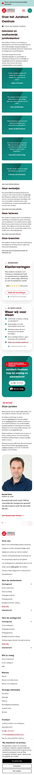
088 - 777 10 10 (9, 731)
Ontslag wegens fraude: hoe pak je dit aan (16, 640)
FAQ (3, 666)
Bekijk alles (5, 606)
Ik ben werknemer (8, 588)
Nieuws (4, 676)
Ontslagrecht (7, 584)
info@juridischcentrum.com (15, 734)
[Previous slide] (24, 523)
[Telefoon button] (30, 10)
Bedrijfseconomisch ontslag (11, 603)
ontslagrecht (10, 421)
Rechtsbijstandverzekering (10, 705)
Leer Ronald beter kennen (12, 515)
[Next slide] (30, 523)
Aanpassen (17, 766)
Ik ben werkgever (7, 625)
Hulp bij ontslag (7, 591)
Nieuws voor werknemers (10, 680)
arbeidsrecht (11, 419)
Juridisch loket (6, 708)
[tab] (2, 522)
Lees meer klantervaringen (10, 184)
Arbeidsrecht (7, 610)
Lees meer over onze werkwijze (12, 209)
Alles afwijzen (17, 771)
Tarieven (4, 701)
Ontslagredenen (7, 599)
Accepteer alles (17, 761)
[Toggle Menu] (23, 10)
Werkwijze (5, 697)
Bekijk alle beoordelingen (17, 292)
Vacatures (5, 693)
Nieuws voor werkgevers (9, 684)
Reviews (4, 712)
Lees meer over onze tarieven (11, 234)
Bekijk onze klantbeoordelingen (18, 342)
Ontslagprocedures (8, 595)
